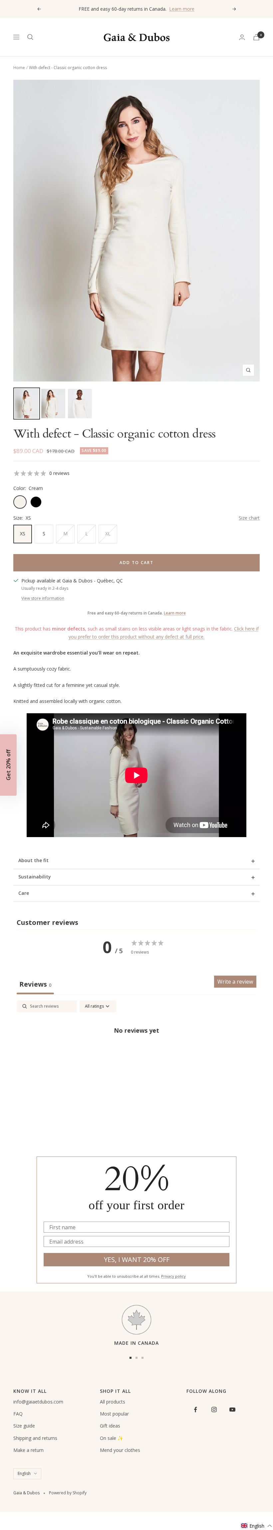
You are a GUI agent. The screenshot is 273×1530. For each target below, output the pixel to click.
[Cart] (256, 37)
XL (108, 533)
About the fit (33, 860)
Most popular (114, 1414)
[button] (256, 1526)
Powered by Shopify (68, 1493)
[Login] (242, 37)
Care (23, 893)
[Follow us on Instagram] (214, 1409)
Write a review (235, 981)
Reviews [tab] (35, 984)
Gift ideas (110, 1426)
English (24, 1473)
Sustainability (34, 876)
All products (112, 1401)
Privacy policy (173, 1276)
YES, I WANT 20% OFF (136, 1259)
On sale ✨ (111, 1438)
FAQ (18, 1414)
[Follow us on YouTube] (232, 1409)
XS (22, 533)
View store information (42, 598)
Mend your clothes (120, 1450)
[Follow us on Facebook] (195, 1409)
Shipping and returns (35, 1438)
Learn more (181, 9)
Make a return (28, 1450)
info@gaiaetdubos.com (38, 1401)
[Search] (30, 37)
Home (19, 67)
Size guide (24, 1426)
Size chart (249, 518)
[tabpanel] (136, 1052)
